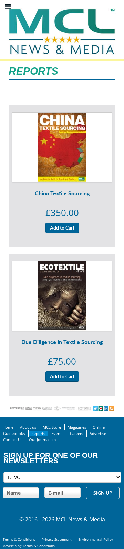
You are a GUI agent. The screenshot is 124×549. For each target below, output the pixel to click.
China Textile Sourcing (62, 193)
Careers (76, 433)
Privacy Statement (57, 539)
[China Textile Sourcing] (62, 117)
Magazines (77, 427)
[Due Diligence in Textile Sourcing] (62, 265)
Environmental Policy (95, 539)
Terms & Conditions (19, 539)
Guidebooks (14, 433)
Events (57, 433)
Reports (38, 433)
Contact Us (12, 439)
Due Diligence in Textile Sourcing (62, 342)
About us (28, 427)
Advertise (98, 433)
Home (8, 427)
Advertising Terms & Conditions (29, 545)
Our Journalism (42, 439)
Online (99, 427)
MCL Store (52, 427)
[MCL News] (62, 7)
